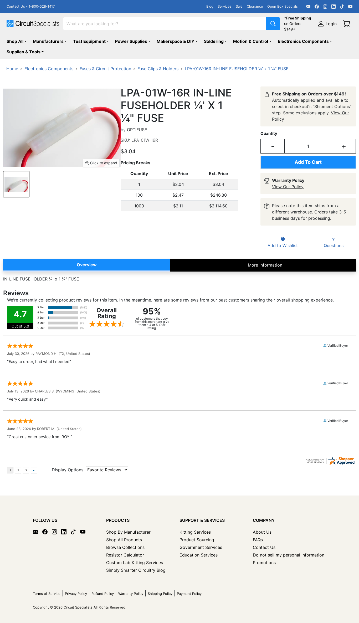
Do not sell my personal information (288, 555)
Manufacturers (48, 41)
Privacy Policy (76, 593)
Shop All (15, 41)
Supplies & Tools (23, 51)
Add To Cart (308, 162)
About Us (262, 532)
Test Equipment (89, 41)
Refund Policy (102, 593)
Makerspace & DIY (175, 41)
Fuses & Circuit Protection (105, 68)
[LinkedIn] (333, 6)
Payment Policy (189, 593)
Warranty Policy (130, 593)
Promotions (264, 562)
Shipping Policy (160, 593)
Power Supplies (131, 41)
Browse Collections (125, 547)
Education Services (199, 555)
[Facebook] (317, 6)
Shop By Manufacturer (128, 532)
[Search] (273, 23)
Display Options (67, 469)
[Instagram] (325, 6)
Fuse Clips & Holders (157, 68)
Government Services (201, 547)
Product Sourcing (197, 539)
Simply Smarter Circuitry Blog (136, 570)
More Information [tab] (265, 265)
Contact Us (264, 547)
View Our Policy (288, 186)
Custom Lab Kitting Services (134, 562)
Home (12, 68)
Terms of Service (46, 593)
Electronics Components (303, 41)
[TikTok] (342, 6)
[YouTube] (350, 6)
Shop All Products (124, 539)
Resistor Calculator (125, 555)
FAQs (258, 539)
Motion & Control (250, 41)
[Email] (308, 6)
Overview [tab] (87, 264)
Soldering (214, 41)
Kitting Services (195, 532)
